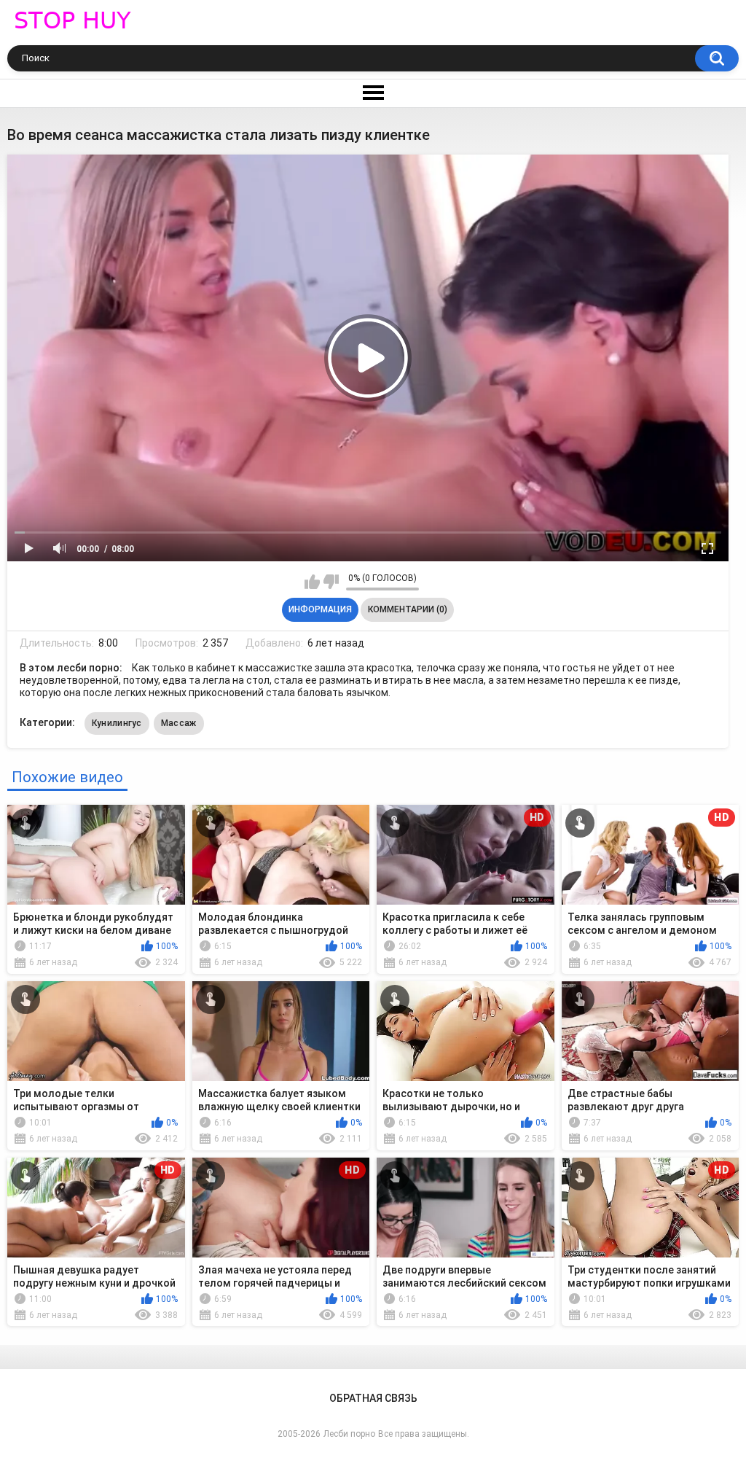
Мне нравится (312, 581)
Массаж (179, 723)
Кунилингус (117, 723)
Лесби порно (349, 1434)
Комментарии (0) (407, 609)
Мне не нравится (331, 581)
